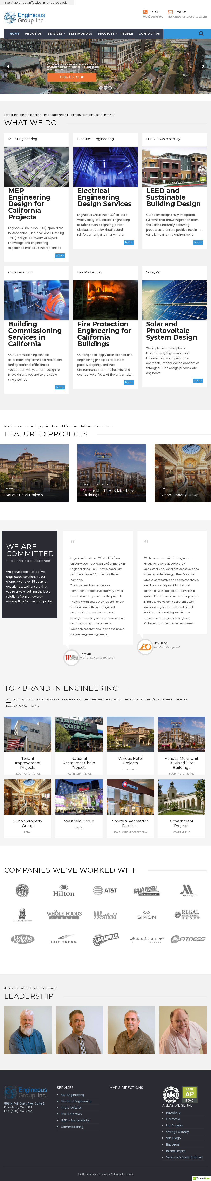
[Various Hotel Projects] (34, 473)
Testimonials (80, 33)
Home (14, 33)
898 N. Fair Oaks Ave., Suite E (24, 1103)
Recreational (16, 705)
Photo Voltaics (71, 1108)
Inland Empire (176, 1151)
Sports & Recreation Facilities (130, 823)
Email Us (180, 11)
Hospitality (134, 699)
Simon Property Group (179, 495)
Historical (114, 699)
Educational (24, 699)
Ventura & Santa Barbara (184, 1157)
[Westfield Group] (79, 797)
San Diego (173, 1138)
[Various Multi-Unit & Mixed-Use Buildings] (181, 735)
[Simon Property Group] (27, 797)
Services (55, 33)
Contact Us (149, 33)
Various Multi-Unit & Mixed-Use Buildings (181, 763)
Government (72, 699)
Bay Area (172, 1144)
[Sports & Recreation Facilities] (130, 797)
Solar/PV (153, 272)
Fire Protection (89, 272)
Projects (106, 33)
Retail (34, 705)
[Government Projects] (181, 797)
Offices (181, 699)
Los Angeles (174, 1125)
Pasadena (173, 1112)
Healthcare (94, 699)
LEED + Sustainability (163, 139)
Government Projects (181, 823)
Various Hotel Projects (24, 495)
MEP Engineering (22, 139)
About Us (33, 33)
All (8, 699)
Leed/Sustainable (159, 699)
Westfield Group (79, 821)
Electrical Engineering (95, 139)
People (127, 33)
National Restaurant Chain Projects (79, 763)
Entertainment (48, 699)
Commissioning (20, 272)
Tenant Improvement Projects (28, 763)
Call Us (153, 11)
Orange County (177, 1132)
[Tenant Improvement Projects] (27, 735)
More (59, 255)
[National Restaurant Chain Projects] (79, 735)
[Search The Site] (201, 33)
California (173, 1119)
